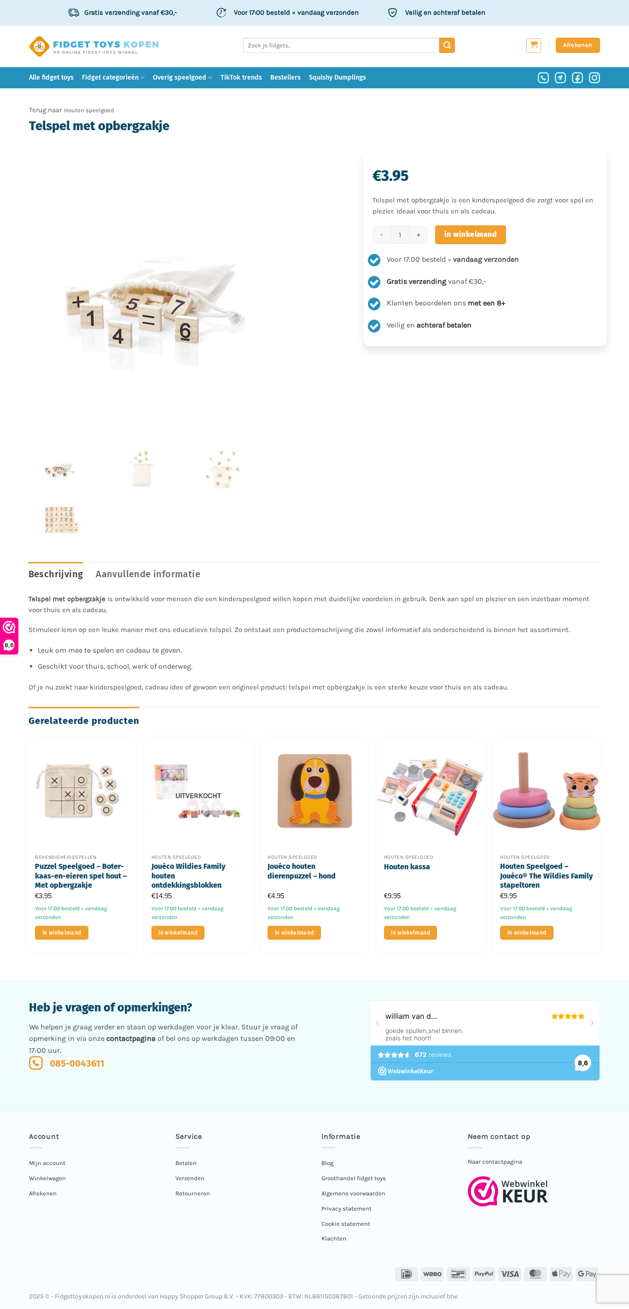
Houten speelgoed (89, 110)
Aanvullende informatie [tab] (148, 574)
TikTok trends (241, 77)
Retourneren (192, 1193)
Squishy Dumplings (337, 77)
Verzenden (189, 1178)
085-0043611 (77, 1063)
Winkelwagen (47, 1178)
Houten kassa (407, 866)
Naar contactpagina (495, 1161)
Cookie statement (345, 1223)
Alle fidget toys (51, 77)
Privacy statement (346, 1208)
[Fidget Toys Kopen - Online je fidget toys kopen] (93, 46)
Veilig (445, 12)
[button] (533, 45)
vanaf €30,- (130, 12)
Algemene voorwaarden (353, 1193)
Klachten (333, 1238)
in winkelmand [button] (62, 933)
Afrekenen (43, 1193)
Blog (327, 1163)
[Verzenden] (447, 45)
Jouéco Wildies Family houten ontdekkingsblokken (188, 876)
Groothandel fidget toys (353, 1178)
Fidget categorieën (110, 77)
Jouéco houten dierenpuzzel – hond (302, 871)
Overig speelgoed (179, 77)
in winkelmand (470, 234)
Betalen (186, 1163)
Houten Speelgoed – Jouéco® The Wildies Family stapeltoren (546, 876)
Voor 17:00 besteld (296, 12)
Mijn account (47, 1163)
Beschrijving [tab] (56, 574)
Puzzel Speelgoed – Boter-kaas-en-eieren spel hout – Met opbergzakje (81, 876)
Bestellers (285, 77)
